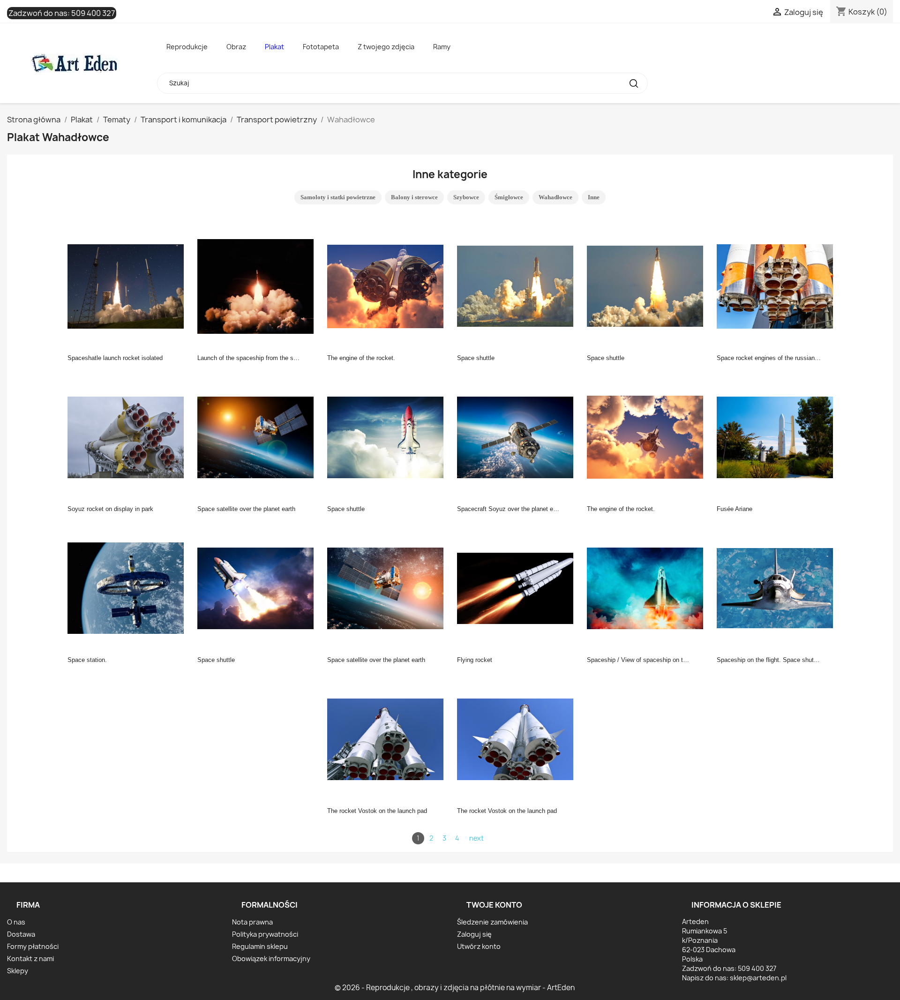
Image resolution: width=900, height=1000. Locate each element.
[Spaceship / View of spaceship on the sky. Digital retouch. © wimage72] (648, 587)
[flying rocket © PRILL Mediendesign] (518, 587)
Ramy (441, 46)
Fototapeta (321, 46)
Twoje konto (494, 905)
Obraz (236, 46)
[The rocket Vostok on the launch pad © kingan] (388, 738)
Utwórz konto (479, 946)
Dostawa (21, 934)
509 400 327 (93, 13)
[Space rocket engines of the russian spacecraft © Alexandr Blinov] (778, 285)
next (476, 838)
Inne (594, 197)
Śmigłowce (509, 197)
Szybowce (466, 197)
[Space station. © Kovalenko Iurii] (128, 587)
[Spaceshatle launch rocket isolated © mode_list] (128, 285)
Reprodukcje (187, 46)
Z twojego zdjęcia (386, 46)
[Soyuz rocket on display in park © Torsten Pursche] (128, 436)
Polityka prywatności (265, 934)
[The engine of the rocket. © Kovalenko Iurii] (388, 285)
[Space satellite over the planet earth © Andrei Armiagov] (258, 436)
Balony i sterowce (414, 197)
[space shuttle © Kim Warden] (518, 285)
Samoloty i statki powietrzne (337, 197)
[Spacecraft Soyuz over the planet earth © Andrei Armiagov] (518, 436)
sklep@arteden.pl (758, 977)
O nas (16, 921)
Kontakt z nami (30, 958)
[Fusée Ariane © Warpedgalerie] (778, 436)
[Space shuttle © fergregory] (388, 436)
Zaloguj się (474, 934)
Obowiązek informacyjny (271, 958)
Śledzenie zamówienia (492, 921)
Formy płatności (33, 946)
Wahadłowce (555, 197)
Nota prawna (252, 921)
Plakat (274, 46)
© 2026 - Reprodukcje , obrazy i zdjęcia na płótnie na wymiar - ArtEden (455, 987)
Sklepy (17, 970)
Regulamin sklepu (260, 946)
